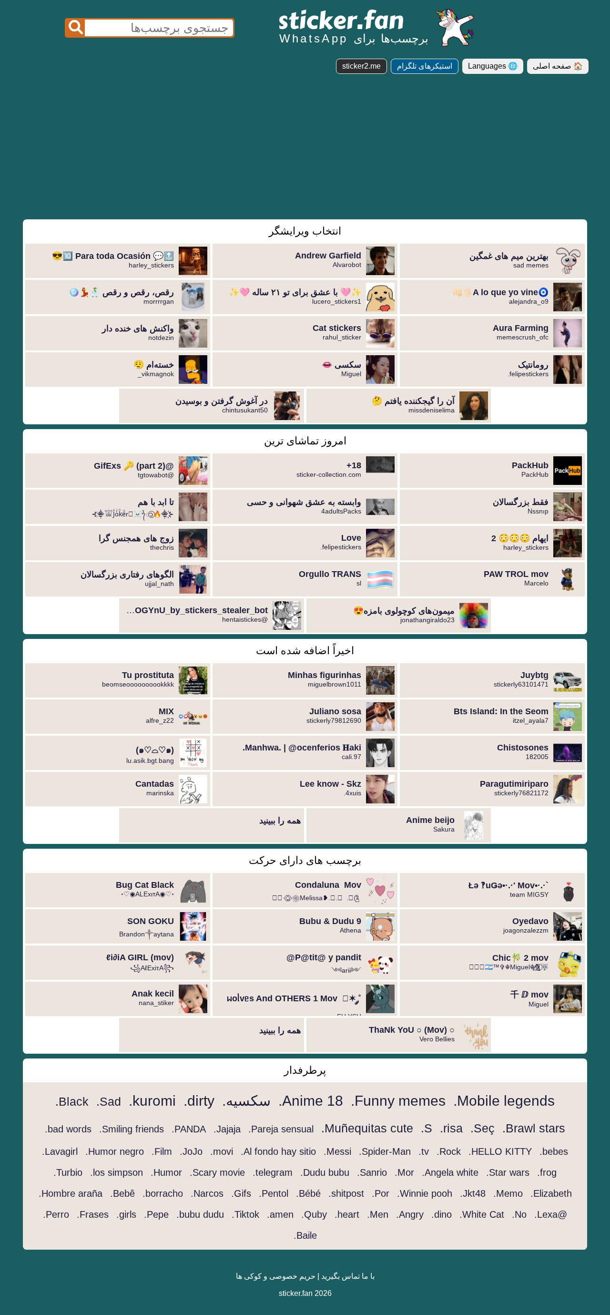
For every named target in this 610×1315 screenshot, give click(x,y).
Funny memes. (398, 1101)
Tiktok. (245, 1214)
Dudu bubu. (324, 1172)
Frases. (93, 1214)
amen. (280, 1214)
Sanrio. (372, 1172)
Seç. (482, 1128)
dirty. (198, 1101)
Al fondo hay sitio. (278, 1151)
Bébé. (308, 1193)
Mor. (404, 1172)
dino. (441, 1214)
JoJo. (191, 1151)
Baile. (305, 1235)
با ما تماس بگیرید (348, 1276)
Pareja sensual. (281, 1129)
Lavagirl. (60, 1151)
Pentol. (273, 1193)
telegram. (273, 1172)
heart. (347, 1214)
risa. (451, 1128)
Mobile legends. (504, 1101)
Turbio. (67, 1172)
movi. (221, 1151)
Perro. (56, 1214)
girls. (126, 1214)
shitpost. (346, 1193)
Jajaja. (227, 1129)
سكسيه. (246, 1101)
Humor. (166, 1172)
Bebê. (122, 1193)
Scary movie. (217, 1172)
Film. (162, 1151)
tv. (423, 1151)
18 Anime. (310, 1101)
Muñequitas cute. (367, 1128)
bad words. (68, 1129)
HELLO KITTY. (500, 1151)
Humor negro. (114, 1151)
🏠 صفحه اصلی (558, 66)
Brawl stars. (533, 1128)
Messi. (337, 1151)
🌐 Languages (493, 66)
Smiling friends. (131, 1129)
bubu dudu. (200, 1214)
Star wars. (507, 1172)
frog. (547, 1172)
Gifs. (241, 1193)
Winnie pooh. (424, 1193)
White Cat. (481, 1214)
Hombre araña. (70, 1193)
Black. (72, 1101)
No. (519, 1214)
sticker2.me (361, 66)
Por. (380, 1193)
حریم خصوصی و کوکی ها (275, 1276)
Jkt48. (473, 1193)
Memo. (508, 1193)
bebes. (553, 1151)
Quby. (314, 1214)
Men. (377, 1214)
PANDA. (189, 1129)
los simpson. (116, 1172)
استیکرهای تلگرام (424, 66)
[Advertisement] (305, 150)
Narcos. (207, 1193)
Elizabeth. (551, 1193)
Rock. (449, 1151)
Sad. (108, 1101)
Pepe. (156, 1214)
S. (426, 1128)
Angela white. (450, 1172)
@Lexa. (550, 1214)
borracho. (162, 1193)
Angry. (410, 1214)
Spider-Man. (385, 1151)
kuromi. (152, 1101)
